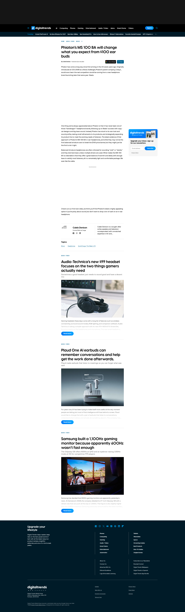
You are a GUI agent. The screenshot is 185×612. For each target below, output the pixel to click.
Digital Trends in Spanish (141, 570)
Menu (28, 28)
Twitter (104, 526)
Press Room (132, 590)
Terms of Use (98, 597)
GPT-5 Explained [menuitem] (148, 34)
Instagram (100, 526)
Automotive (103, 553)
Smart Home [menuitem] (121, 28)
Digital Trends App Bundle (141, 573)
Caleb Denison (67, 62)
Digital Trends (37, 30)
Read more (67, 334)
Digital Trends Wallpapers (141, 567)
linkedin (80, 233)
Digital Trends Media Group (38, 605)
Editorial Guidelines (105, 570)
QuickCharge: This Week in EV (87, 246)
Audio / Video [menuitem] (103, 28)
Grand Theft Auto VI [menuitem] (41, 34)
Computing (103, 537)
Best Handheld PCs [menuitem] (85, 34)
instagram (77, 233)
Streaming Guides (139, 543)
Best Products (138, 546)
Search (156, 28)
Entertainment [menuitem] (91, 28)
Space (136, 540)
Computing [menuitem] (64, 28)
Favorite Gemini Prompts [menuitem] (133, 34)
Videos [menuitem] (130, 28)
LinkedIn (119, 526)
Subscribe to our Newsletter (142, 561)
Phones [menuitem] (72, 28)
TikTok (111, 526)
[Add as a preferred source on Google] (110, 61)
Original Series (138, 553)
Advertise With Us (105, 567)
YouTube (107, 526)
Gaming (102, 540)
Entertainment (104, 549)
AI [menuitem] (56, 28)
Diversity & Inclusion (100, 593)
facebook (73, 233)
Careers (97, 586)
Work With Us (98, 590)
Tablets (136, 534)
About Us (102, 561)
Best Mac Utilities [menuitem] (73, 34)
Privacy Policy (135, 152)
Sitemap (131, 593)
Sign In (149, 28)
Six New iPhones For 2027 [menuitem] (58, 34)
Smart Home (104, 546)
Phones (102, 534)
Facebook (96, 526)
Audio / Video (104, 543)
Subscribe (150, 148)
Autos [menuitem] (113, 28)
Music (63, 246)
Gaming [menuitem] (80, 28)
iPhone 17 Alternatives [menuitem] (116, 34)
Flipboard (123, 526)
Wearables (137, 537)
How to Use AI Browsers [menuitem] (100, 34)
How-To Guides (138, 549)
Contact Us (103, 564)
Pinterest (115, 526)
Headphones (71, 246)
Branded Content (139, 564)
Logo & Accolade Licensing (108, 573)
